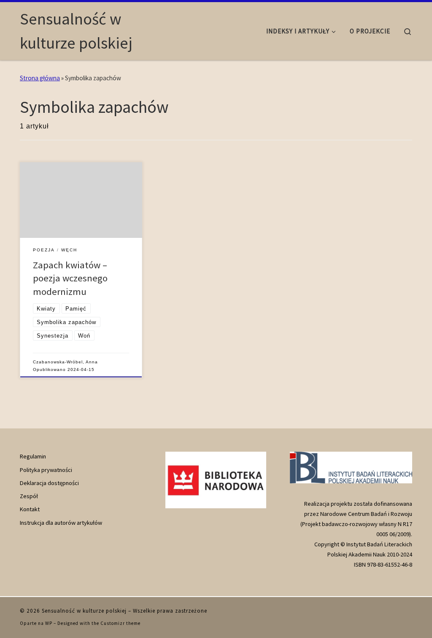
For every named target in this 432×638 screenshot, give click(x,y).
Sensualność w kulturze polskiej (84, 610)
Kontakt (30, 509)
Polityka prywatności (46, 470)
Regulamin (33, 456)
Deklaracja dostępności (49, 483)
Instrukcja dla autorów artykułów (61, 522)
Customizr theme (120, 623)
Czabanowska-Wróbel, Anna (65, 362)
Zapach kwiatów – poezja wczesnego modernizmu (70, 278)
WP (48, 623)
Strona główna (40, 78)
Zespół (29, 496)
